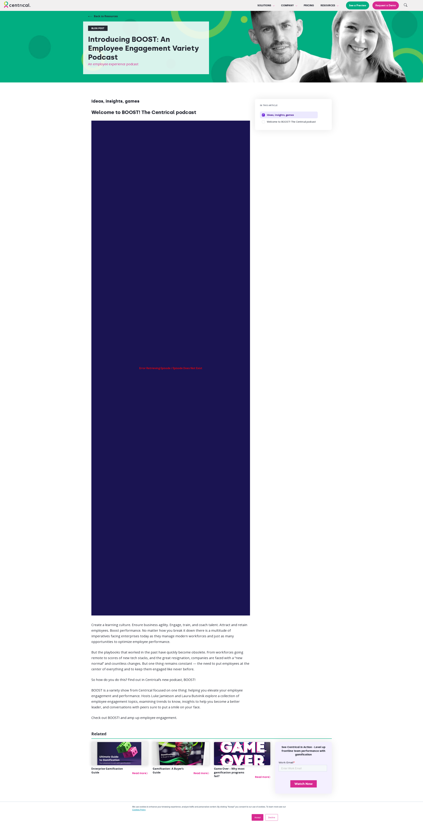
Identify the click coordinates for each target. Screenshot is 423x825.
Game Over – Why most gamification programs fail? (229, 772)
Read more (139, 773)
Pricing (309, 5)
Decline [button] (271, 817)
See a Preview (357, 5)
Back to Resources (106, 16)
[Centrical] (17, 5)
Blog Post (97, 28)
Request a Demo (385, 5)
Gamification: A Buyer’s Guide (168, 770)
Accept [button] (257, 817)
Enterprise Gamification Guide (107, 770)
